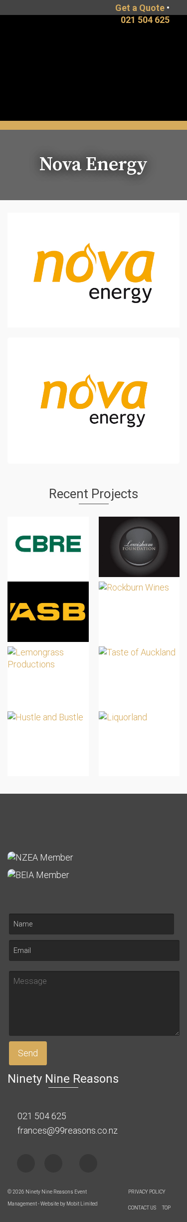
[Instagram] (53, 1163)
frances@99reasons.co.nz (66, 1130)
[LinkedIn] (88, 1163)
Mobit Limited (82, 1204)
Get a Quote (140, 7)
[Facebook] (26, 1163)
